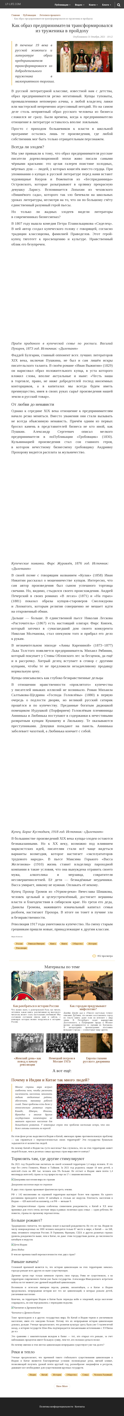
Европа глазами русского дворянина (96, 1060)
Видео (79, 4)
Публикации (62, 4)
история (92, 944)
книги (64, 944)
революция (21, 948)
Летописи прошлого (49, 15)
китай (44, 1375)
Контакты (80, 1406)
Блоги (105, 4)
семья (85, 1375)
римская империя (36, 944)
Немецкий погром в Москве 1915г (62, 1060)
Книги (92, 4)
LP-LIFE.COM (13, 4)
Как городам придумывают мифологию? (88, 1007)
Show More (62, 1386)
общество (78, 944)
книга (53, 944)
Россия (19, 944)
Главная (15, 15)
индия (33, 1375)
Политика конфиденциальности (56, 1406)
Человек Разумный (103, 1375)
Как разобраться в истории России (36, 1006)
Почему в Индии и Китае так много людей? (50, 1080)
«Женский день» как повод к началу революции (27, 1061)
